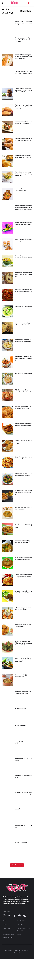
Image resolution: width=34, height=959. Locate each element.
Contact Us (20, 924)
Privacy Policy (6, 928)
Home (4, 921)
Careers (5, 924)
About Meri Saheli (21, 921)
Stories (19, 934)
